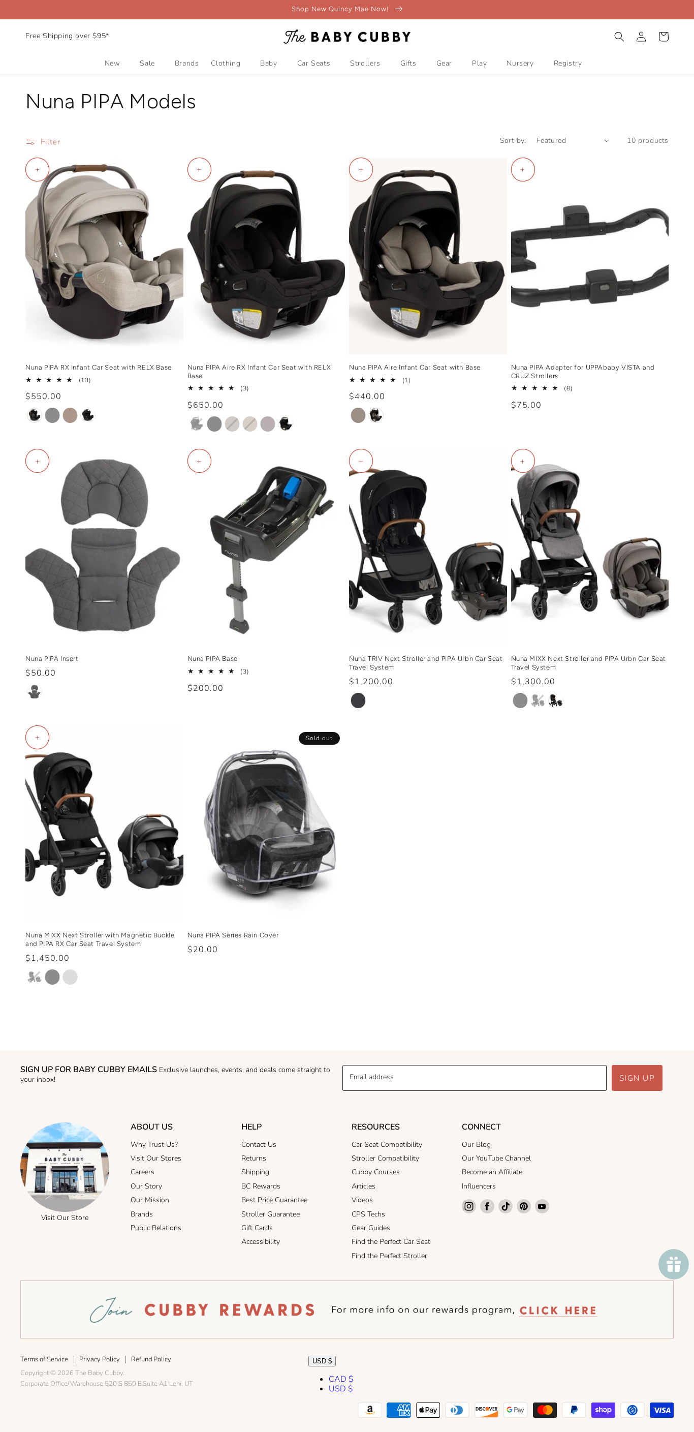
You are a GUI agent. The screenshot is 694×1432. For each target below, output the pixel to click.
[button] (619, 36)
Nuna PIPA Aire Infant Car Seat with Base (415, 367)
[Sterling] (267, 424)
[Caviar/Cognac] (34, 415)
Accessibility (260, 1241)
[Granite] (52, 415)
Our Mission (150, 1200)
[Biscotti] (232, 424)
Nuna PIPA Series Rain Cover (233, 935)
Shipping (255, 1172)
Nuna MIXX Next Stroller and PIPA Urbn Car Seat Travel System (589, 663)
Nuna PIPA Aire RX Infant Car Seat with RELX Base (259, 371)
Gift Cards (257, 1228)
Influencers (479, 1186)
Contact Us (258, 1144)
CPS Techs (368, 1214)
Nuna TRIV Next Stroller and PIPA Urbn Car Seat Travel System (426, 663)
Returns (253, 1158)
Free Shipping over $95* (67, 36)
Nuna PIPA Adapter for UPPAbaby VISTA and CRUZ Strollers (583, 371)
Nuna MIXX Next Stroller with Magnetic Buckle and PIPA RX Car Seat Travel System (99, 939)
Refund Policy (151, 1359)
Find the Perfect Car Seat (391, 1241)
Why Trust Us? (154, 1144)
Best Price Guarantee (274, 1200)
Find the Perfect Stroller (389, 1256)
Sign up (637, 1078)
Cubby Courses (376, 1172)
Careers (142, 1172)
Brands (142, 1214)
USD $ (322, 1361)
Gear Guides (371, 1228)
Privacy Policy (99, 1359)
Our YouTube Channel (496, 1158)
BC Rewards (260, 1186)
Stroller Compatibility (385, 1158)
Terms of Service (44, 1359)
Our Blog (476, 1144)
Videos (362, 1200)
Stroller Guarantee (270, 1214)
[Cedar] (70, 415)
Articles (363, 1186)
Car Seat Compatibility (387, 1144)
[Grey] (34, 691)
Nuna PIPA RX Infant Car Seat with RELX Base (98, 367)
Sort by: (513, 140)
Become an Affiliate (492, 1172)
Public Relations (156, 1228)
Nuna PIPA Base (212, 658)
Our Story (146, 1186)
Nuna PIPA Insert (52, 658)
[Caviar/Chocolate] (88, 415)
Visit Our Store (64, 1218)
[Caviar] (358, 700)
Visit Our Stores (156, 1158)
